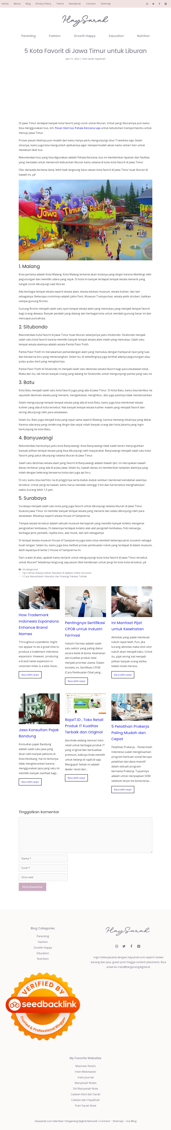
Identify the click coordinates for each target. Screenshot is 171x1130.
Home (5, 3)
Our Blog (131, 1121)
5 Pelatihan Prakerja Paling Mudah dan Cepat (130, 733)
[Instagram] (147, 4)
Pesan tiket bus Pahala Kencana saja (77, 128)
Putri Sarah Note (85, 1105)
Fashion (54, 36)
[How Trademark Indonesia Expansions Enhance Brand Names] (39, 607)
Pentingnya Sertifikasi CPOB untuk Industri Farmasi (85, 629)
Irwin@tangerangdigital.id (134, 967)
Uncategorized (30, 569)
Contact (91, 3)
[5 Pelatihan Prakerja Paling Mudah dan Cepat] (131, 718)
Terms (60, 3)
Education (116, 36)
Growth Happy (85, 36)
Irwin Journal (85, 1077)
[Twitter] (153, 4)
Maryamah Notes (86, 1083)
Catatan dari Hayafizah (85, 1100)
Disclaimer (75, 3)
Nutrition (143, 36)
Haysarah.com (44, 1121)
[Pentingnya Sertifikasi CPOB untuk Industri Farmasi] (85, 614)
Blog (28, 3)
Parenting (28, 36)
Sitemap (106, 3)
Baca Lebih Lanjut (30, 674)
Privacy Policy (43, 3)
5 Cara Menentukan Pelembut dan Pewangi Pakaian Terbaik (54, 576)
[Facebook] (159, 4)
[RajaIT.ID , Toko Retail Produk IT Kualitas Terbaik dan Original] (85, 711)
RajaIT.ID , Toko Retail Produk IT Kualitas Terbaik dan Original (84, 726)
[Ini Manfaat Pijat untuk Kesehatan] (131, 614)
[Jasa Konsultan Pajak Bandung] (39, 721)
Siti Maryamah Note (85, 1088)
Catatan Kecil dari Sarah (85, 1094)
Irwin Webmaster (85, 1072)
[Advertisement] (85, 90)
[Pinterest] (165, 4)
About (17, 3)
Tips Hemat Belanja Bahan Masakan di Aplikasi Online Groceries (57, 572)
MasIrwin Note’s (85, 1066)
